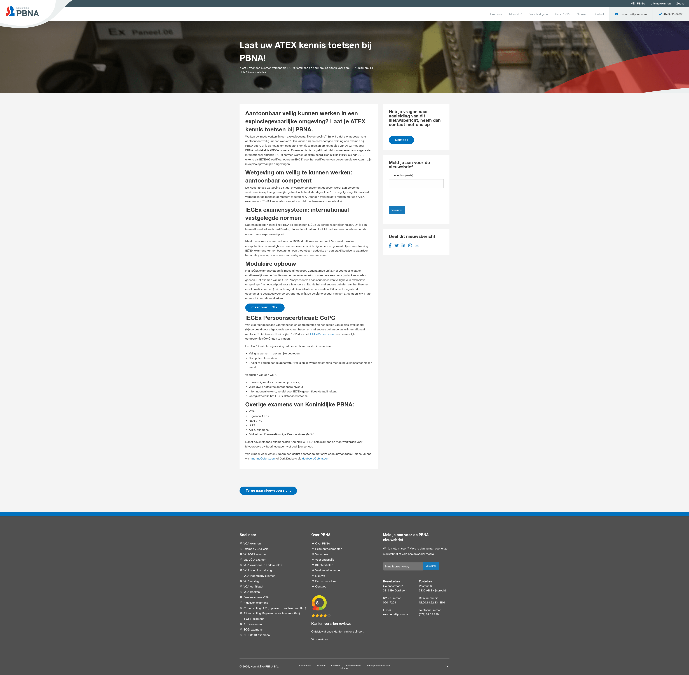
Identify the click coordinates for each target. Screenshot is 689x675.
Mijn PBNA (638, 3)
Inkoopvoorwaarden (378, 665)
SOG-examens (253, 629)
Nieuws (581, 14)
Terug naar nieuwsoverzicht (268, 490)
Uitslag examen (660, 3)
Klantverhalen (324, 565)
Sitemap (344, 668)
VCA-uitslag (251, 581)
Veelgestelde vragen (328, 570)
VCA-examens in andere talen (262, 565)
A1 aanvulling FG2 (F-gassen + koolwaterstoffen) (274, 608)
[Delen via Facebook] (390, 245)
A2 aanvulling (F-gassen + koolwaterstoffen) (271, 613)
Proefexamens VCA (256, 597)
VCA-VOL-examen (255, 554)
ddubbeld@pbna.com (315, 458)
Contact (599, 14)
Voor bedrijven (538, 14)
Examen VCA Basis (255, 548)
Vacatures (321, 554)
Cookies (335, 665)
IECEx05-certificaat (322, 334)
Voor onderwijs (324, 559)
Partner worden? (325, 581)
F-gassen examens (255, 602)
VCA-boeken (251, 591)
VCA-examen (252, 543)
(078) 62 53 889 (429, 614)
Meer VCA (515, 14)
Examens (496, 14)
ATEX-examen (252, 624)
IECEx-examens (253, 618)
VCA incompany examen (259, 575)
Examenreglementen (328, 548)
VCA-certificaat (253, 586)
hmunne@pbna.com (263, 458)
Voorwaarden (353, 665)
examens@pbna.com (396, 614)
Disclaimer (305, 665)
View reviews (319, 639)
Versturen (397, 209)
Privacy (321, 665)
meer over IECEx (264, 307)
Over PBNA (562, 14)
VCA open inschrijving (257, 570)
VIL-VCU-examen (254, 559)
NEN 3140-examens (256, 634)
